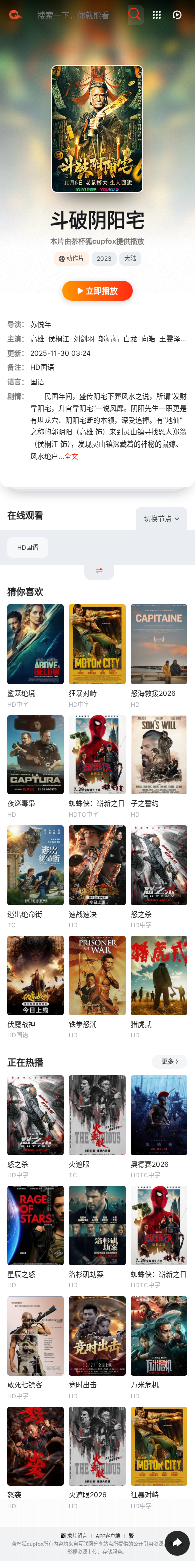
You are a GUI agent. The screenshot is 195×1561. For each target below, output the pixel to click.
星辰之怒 (22, 1274)
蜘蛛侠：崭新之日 (97, 803)
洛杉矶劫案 (86, 1274)
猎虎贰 (141, 1024)
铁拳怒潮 (83, 1024)
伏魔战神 (22, 1024)
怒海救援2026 (153, 693)
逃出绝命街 (25, 914)
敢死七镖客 (25, 1384)
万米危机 (145, 1384)
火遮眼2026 (88, 1494)
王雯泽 (170, 338)
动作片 (75, 258)
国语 (37, 381)
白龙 (131, 338)
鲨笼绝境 (22, 693)
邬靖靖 (109, 338)
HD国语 (28, 547)
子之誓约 (145, 803)
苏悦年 (41, 324)
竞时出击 (83, 1384)
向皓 (149, 338)
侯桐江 (59, 338)
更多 (168, 1061)
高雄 (37, 338)
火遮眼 (79, 1164)
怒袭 (15, 1494)
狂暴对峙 (83, 693)
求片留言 (78, 1536)
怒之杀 (141, 914)
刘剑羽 (84, 338)
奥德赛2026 (150, 1164)
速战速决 (83, 914)
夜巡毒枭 (22, 803)
